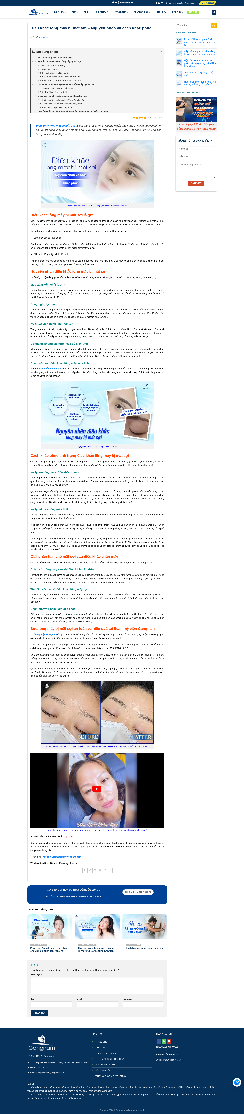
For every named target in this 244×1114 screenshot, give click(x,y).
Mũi (86, 12)
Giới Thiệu (59, 12)
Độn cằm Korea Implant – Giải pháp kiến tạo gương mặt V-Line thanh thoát (200, 63)
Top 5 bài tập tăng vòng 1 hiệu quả (199, 73)
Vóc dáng (120, 12)
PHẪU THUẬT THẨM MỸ (106, 1053)
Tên (33, 999)
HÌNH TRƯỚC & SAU (105, 1065)
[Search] (214, 12)
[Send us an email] (159, 3)
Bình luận (36, 974)
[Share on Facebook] (84, 870)
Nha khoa (161, 12)
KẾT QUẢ (176, 12)
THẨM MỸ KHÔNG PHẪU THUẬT (110, 1059)
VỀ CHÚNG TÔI (102, 1070)
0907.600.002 (208, 3)
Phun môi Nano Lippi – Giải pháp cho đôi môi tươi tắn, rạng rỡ (199, 42)
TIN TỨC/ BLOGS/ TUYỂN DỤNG (110, 1076)
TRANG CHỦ (101, 1042)
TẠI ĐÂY (69, 836)
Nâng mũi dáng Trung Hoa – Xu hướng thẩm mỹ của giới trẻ (200, 83)
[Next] (167, 936)
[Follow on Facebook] (156, 3)
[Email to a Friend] (94, 870)
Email (79, 999)
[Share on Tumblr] (110, 870)
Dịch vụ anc (100, 1047)
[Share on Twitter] (89, 870)
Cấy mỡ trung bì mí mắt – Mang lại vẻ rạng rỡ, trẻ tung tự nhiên (199, 52)
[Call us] (164, 1041)
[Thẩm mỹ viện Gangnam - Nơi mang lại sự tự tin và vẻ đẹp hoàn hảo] (37, 12)
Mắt (74, 12)
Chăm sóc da (141, 12)
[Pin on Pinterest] (100, 870)
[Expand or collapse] (161, 51)
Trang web (127, 999)
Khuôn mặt (101, 12)
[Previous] (27, 936)
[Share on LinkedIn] (105, 870)
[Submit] (214, 25)
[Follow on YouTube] (162, 3)
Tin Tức (193, 12)
